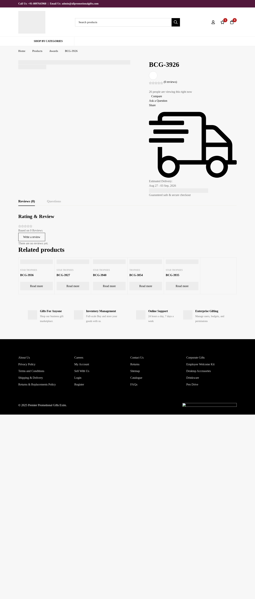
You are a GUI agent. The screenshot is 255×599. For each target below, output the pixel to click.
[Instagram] (229, 3)
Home (21, 50)
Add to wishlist (153, 75)
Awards (53, 50)
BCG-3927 (63, 275)
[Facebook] (223, 3)
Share (152, 105)
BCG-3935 (172, 275)
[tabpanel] (127, 229)
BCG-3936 (27, 275)
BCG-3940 (99, 275)
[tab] (26, 201)
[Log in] (213, 22)
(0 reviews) (170, 81)
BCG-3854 (136, 275)
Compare (156, 96)
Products (37, 50)
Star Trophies (28, 270)
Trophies (134, 270)
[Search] (176, 22)
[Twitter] (216, 3)
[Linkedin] (235, 3)
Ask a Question (158, 100)
